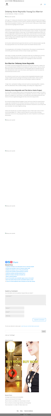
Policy (21, 411)
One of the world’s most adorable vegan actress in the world (19, 278)
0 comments (21, 13)
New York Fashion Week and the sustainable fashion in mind (19, 279)
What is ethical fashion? (11, 276)
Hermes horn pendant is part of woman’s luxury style (18, 268)
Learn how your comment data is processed (30, 326)
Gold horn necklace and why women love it (15, 273)
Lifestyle (15, 13)
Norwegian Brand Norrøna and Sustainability (14, 397)
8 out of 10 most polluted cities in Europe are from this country (21, 281)
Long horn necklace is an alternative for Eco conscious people (20, 266)
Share (15, 262)
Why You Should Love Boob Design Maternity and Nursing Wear (18, 402)
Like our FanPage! (10, 335)
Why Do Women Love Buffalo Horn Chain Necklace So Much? (17, 401)
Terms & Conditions (28, 411)
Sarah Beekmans (9, 13)
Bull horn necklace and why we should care (15, 274)
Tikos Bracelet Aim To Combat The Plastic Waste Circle (16, 404)
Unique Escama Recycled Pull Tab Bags (13, 399)
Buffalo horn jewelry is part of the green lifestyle (17, 269)
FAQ (17, 411)
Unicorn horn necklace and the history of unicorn (17, 271)
